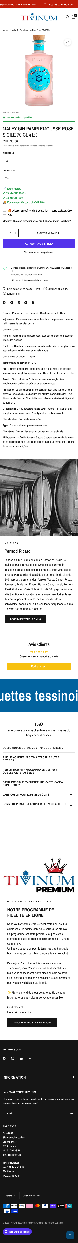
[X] (12, 302)
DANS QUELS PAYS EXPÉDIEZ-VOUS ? (26, 794)
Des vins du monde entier (52, 4)
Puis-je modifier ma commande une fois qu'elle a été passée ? (30, 771)
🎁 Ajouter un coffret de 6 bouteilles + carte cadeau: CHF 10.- (40, 213)
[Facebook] (5, 302)
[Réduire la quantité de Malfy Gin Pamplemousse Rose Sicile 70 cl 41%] (5, 233)
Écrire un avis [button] (39, 666)
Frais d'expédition (22, 145)
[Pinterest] (20, 302)
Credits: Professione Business (49, 1222)
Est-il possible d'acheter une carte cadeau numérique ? (33, 783)
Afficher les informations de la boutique (29, 280)
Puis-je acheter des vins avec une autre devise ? (31, 758)
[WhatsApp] (26, 302)
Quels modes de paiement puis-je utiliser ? (33, 748)
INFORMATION (14, 1077)
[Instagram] (15, 1058)
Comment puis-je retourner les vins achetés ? (34, 805)
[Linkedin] (32, 1058)
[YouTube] (24, 1059)
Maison (5, 30)
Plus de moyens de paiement (39, 252)
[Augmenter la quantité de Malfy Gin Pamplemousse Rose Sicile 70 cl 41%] (15, 233)
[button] (25, 619)
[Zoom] (67, 42)
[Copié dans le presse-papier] (33, 302)
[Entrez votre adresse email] (71, 1113)
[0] (73, 17)
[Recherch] (68, 17)
